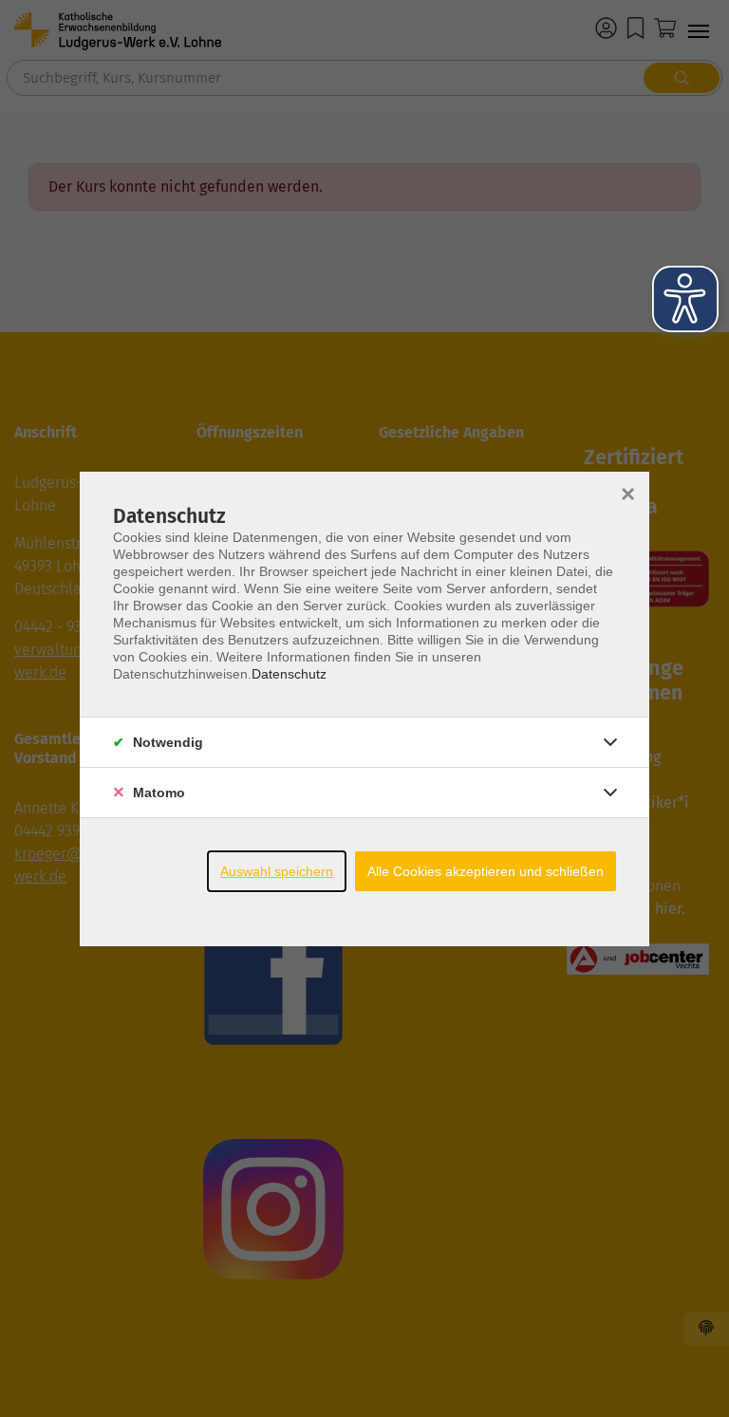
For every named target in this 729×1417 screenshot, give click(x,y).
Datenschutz (289, 673)
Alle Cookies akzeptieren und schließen (485, 871)
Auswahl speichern (276, 871)
